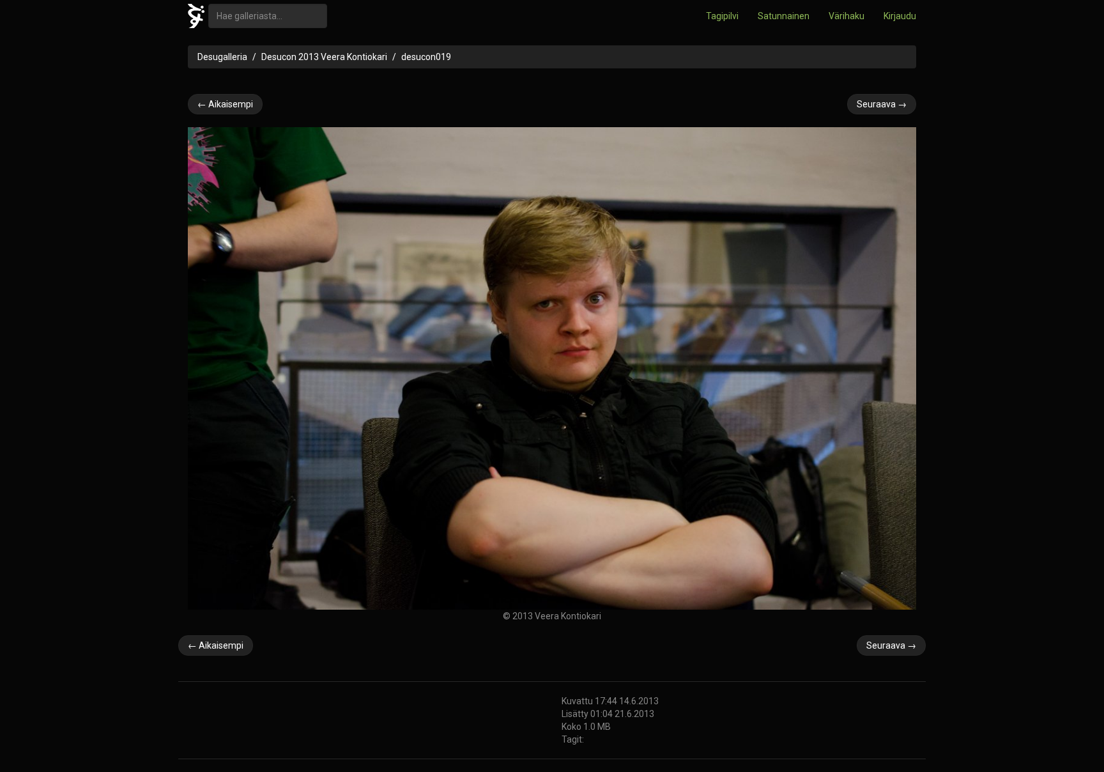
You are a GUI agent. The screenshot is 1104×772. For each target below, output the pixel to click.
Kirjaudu (900, 16)
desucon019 (426, 57)
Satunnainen (783, 16)
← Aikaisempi (225, 104)
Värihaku (846, 16)
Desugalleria (222, 57)
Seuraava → (882, 104)
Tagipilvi (722, 16)
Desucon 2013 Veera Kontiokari (324, 57)
